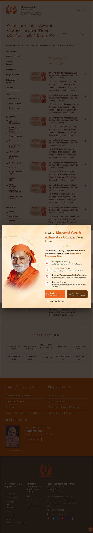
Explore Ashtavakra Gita (78, 294)
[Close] (87, 228)
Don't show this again (57, 301)
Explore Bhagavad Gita (55, 294)
